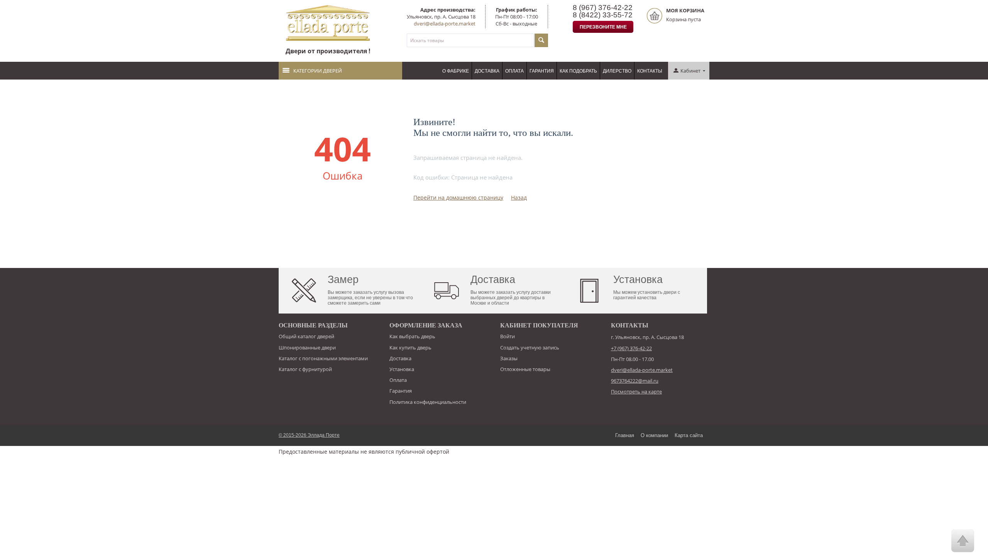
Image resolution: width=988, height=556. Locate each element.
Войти (507, 336)
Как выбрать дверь (412, 336)
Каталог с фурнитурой (305, 369)
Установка (401, 369)
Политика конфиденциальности (427, 401)
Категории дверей (317, 70)
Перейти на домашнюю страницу (458, 197)
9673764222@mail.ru (634, 380)
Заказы (509, 358)
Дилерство (617, 71)
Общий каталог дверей (306, 336)
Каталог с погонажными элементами (323, 358)
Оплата (514, 71)
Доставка (487, 71)
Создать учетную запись (529, 347)
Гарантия (542, 71)
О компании (654, 435)
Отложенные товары (525, 369)
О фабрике (455, 71)
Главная (624, 435)
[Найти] (541, 40)
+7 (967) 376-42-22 (631, 348)
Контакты (649, 71)
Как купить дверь (410, 347)
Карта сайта (689, 435)
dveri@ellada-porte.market (444, 23)
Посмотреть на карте (636, 391)
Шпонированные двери (307, 347)
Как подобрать (578, 71)
